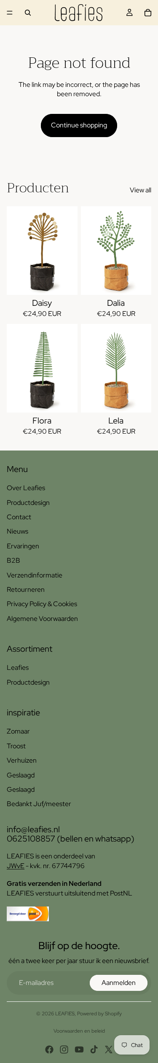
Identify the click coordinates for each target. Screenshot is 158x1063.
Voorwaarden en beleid (79, 1031)
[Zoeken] (28, 12)
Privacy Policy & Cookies (42, 603)
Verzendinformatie (34, 575)
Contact (19, 517)
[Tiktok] (94, 1049)
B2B (13, 560)
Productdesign (28, 502)
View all (140, 190)
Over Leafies (26, 487)
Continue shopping (79, 125)
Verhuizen (22, 760)
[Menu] (9, 12)
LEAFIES (65, 1013)
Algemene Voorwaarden (42, 618)
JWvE (15, 865)
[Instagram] (64, 1049)
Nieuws (17, 531)
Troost (16, 746)
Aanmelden (119, 982)
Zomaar (18, 731)
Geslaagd (21, 775)
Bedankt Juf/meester (39, 803)
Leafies (18, 667)
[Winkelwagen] (148, 12)
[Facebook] (49, 1049)
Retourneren (26, 589)
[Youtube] (79, 1049)
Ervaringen (23, 546)
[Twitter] (109, 1049)
